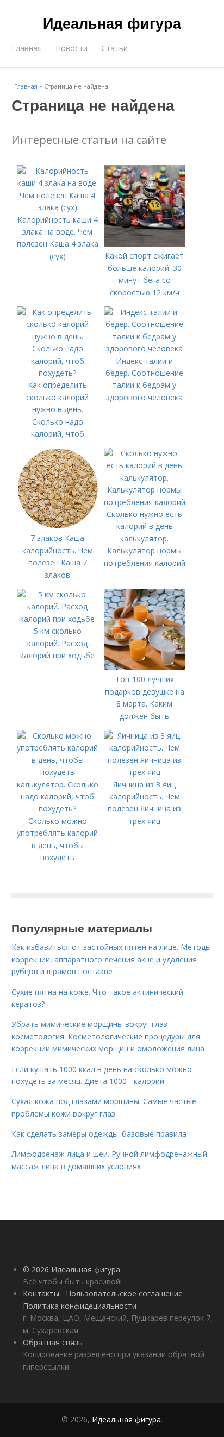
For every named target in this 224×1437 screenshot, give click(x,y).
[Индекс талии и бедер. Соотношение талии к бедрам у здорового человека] (144, 348)
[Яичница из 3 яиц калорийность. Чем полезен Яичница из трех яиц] (144, 772)
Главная (26, 48)
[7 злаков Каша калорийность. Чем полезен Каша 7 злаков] (57, 526)
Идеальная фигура (112, 22)
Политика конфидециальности (79, 1306)
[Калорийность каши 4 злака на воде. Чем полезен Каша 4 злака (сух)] (57, 207)
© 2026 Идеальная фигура (71, 1269)
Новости (71, 48)
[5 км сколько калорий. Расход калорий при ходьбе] (57, 619)
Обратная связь (53, 1342)
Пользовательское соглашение (124, 1293)
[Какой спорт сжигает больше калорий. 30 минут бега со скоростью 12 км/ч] (144, 243)
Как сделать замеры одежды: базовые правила (98, 1134)
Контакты (41, 1293)
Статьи (114, 48)
